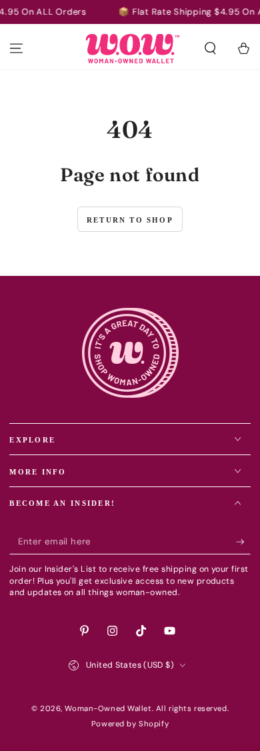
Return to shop (130, 220)
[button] (210, 48)
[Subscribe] (243, 542)
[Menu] (16, 48)
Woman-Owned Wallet (108, 709)
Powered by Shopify (130, 724)
